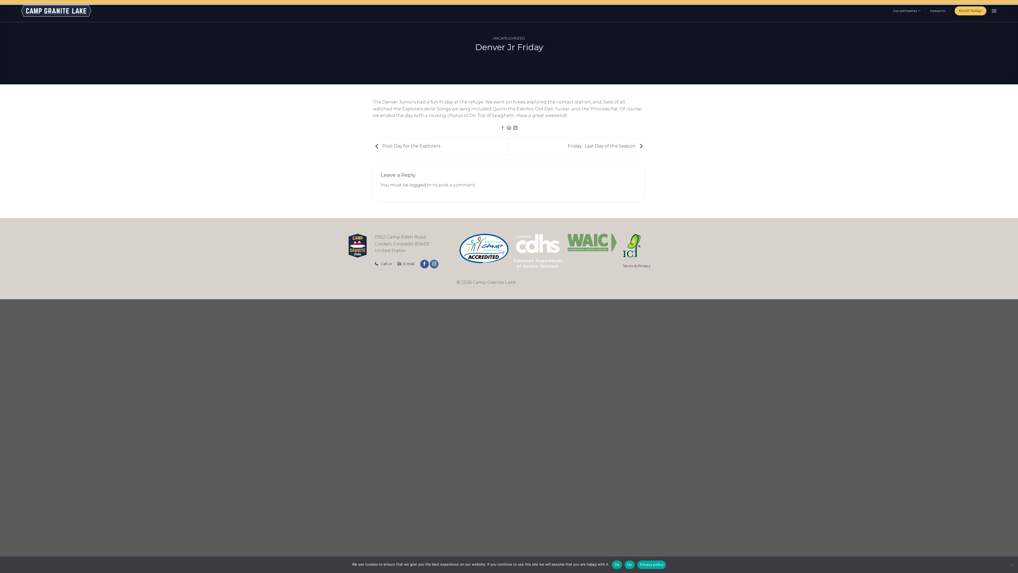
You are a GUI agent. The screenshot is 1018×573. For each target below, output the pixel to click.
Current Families (905, 10)
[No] (1011, 566)
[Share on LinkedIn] (515, 128)
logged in (421, 185)
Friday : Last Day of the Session (602, 146)
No (629, 564)
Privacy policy (651, 564)
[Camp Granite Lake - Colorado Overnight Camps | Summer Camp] (56, 11)
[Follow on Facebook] (424, 264)
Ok (617, 564)
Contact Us (938, 10)
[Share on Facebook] (502, 128)
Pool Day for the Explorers (410, 146)
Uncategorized (509, 38)
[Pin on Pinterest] (509, 128)
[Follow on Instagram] (434, 264)
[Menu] (994, 11)
